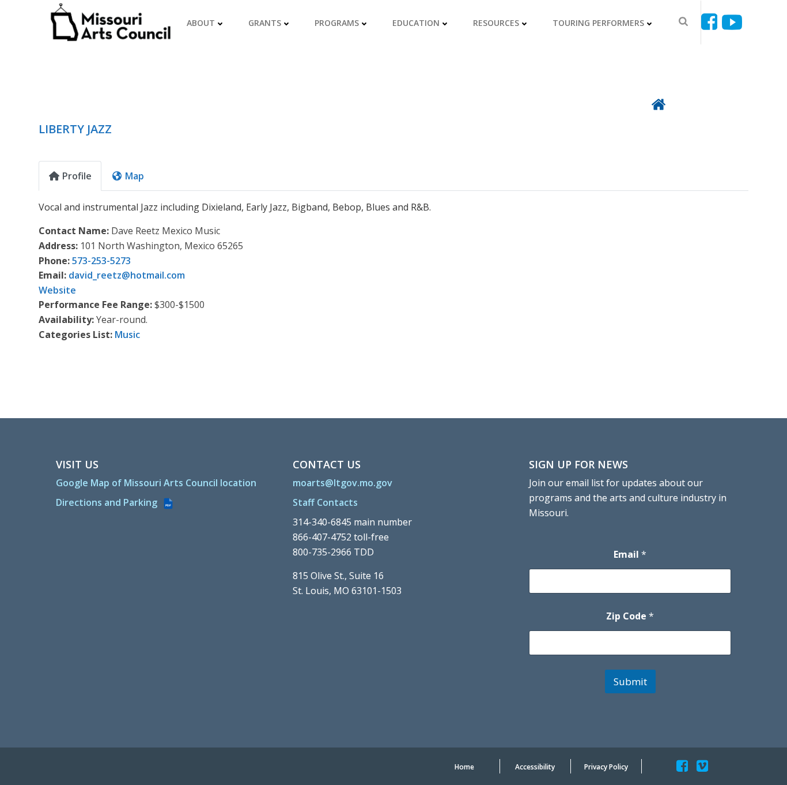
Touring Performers (598, 22)
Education (416, 22)
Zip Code (630, 616)
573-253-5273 (101, 260)
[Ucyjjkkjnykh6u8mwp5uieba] (732, 22)
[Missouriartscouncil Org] (110, 22)
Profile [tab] (77, 176)
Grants (264, 22)
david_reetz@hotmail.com (127, 275)
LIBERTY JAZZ (75, 129)
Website (57, 290)
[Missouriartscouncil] (711, 22)
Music (127, 334)
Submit (630, 681)
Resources (496, 22)
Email (630, 554)
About (201, 22)
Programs (337, 22)
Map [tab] (134, 176)
